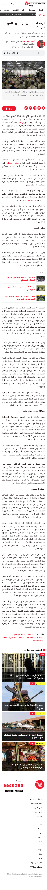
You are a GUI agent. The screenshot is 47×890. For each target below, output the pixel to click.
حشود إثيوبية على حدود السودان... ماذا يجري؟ (23, 706)
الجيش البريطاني (19, 634)
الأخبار (40, 10)
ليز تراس (30, 200)
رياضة (40, 854)
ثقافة (6, 10)
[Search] (12, 4)
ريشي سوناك (13, 163)
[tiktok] (7, 785)
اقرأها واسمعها (38, 640)
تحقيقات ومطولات (36, 863)
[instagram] (16, 785)
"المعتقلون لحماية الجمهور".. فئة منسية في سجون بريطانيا (26, 677)
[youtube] (13, 785)
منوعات (40, 850)
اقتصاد (16, 10)
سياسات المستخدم (36, 799)
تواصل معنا (38, 812)
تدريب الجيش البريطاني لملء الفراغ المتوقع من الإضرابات (20, 298)
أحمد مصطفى (28, 41)
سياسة (32, 10)
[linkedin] (10, 785)
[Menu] (4, 4)
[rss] (5, 785)
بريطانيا (21, 122)
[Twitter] (19, 785)
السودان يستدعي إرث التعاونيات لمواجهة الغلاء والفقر (27, 766)
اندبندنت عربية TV (36, 867)
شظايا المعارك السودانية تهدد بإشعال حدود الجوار (23, 736)
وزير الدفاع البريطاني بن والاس (13, 637)
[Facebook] (22, 785)
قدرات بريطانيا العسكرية (35, 637)
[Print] (26, 108)
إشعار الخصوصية (36, 803)
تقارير (27, 650)
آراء (23, 10)
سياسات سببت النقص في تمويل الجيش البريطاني (21, 279)
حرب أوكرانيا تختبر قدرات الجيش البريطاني (21, 288)
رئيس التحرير (38, 808)
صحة (40, 858)
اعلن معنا (39, 816)
